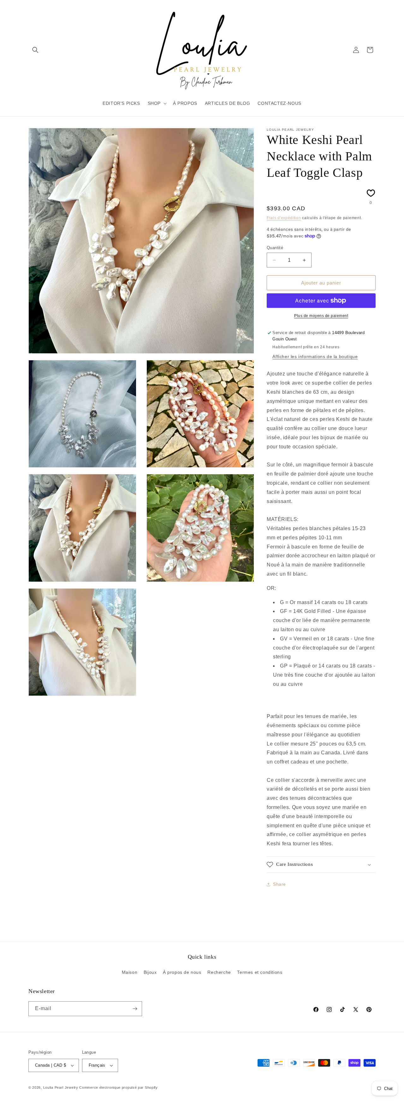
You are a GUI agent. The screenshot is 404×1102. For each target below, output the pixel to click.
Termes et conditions (259, 972)
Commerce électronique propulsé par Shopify (118, 1087)
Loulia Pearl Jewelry (60, 1087)
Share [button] (279, 884)
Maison (130, 972)
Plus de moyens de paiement (321, 316)
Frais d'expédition (284, 218)
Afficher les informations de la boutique (315, 356)
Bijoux (150, 972)
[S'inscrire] (135, 1008)
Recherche (219, 972)
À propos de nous (182, 972)
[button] (35, 50)
